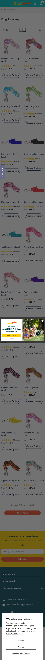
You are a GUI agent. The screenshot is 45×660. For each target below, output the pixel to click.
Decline (21, 647)
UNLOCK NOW (11, 335)
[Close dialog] (42, 321)
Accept (21, 640)
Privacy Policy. (12, 633)
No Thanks (12, 338)
